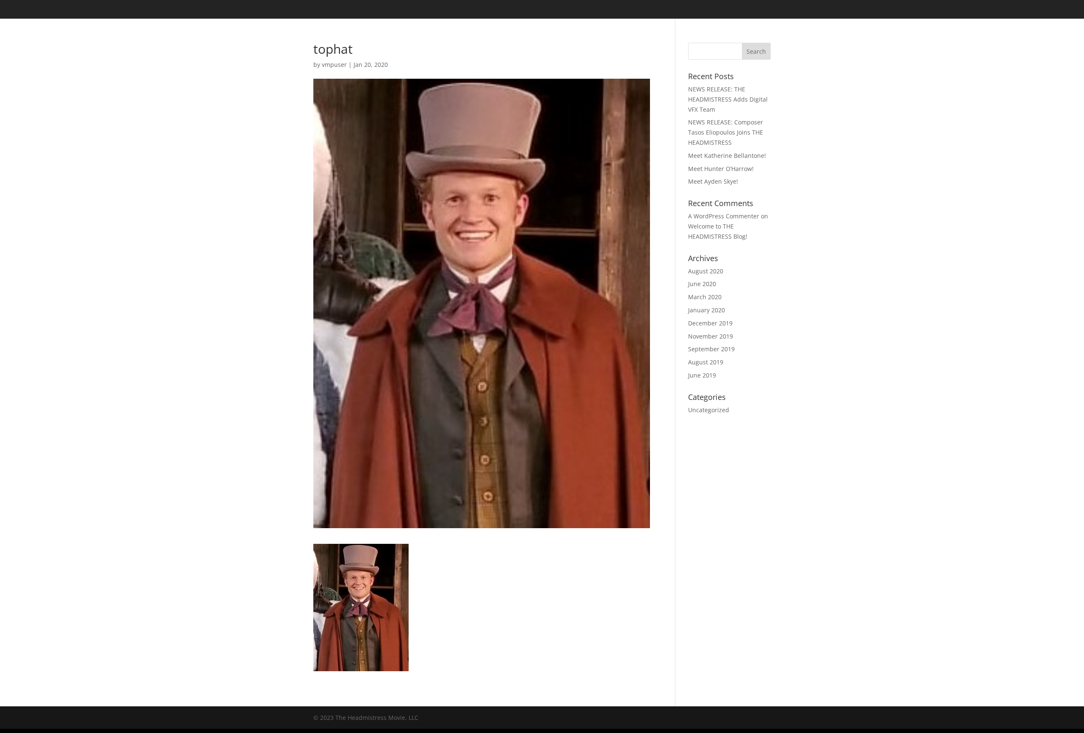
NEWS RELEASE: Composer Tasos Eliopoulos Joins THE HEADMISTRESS (725, 132)
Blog (764, 9)
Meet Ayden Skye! (713, 181)
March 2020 (705, 297)
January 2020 (706, 310)
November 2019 (710, 336)
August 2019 (705, 362)
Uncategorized (708, 410)
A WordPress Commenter (723, 216)
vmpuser (334, 65)
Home (738, 9)
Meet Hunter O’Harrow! (721, 169)
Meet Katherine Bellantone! (727, 156)
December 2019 (710, 323)
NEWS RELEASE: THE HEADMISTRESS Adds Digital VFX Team (728, 99)
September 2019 (711, 349)
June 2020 (702, 284)
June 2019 (702, 375)
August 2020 (705, 271)
